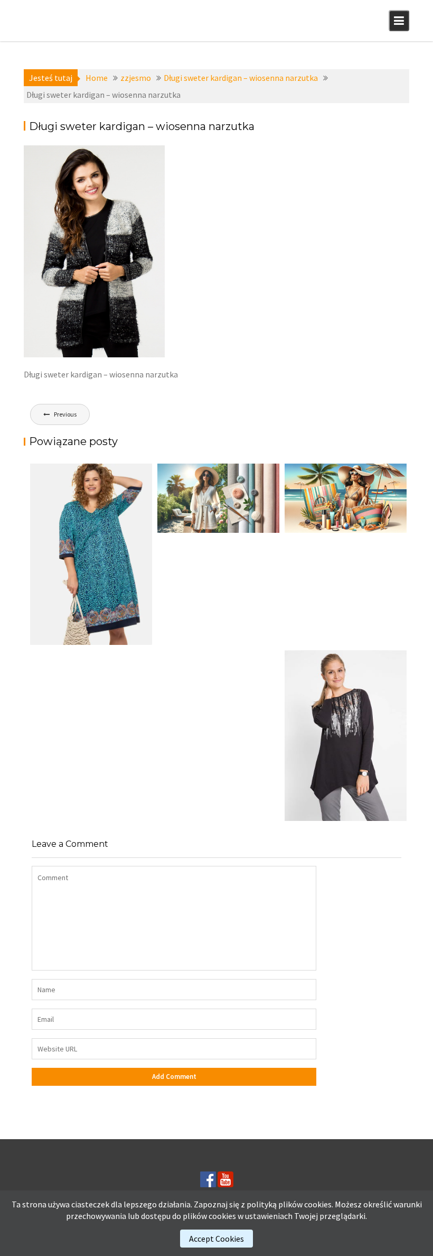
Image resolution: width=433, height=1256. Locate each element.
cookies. (318, 1204)
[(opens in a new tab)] (91, 554)
